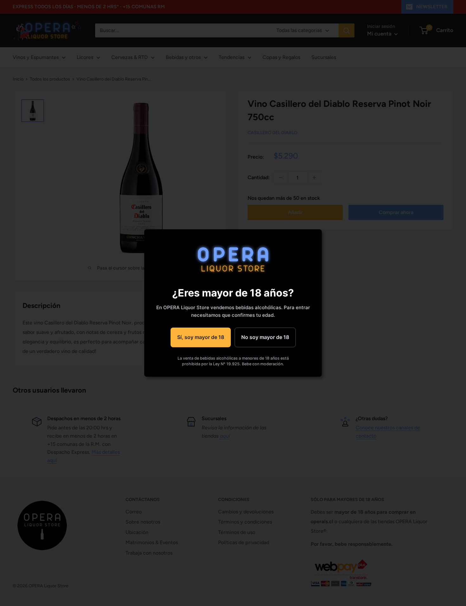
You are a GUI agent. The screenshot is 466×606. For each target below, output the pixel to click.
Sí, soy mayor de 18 (200, 337)
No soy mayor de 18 (265, 337)
